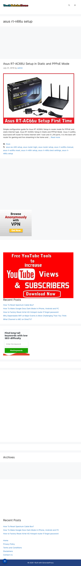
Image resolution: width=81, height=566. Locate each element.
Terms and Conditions (12, 548)
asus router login (30, 147)
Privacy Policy (9, 544)
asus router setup (45, 147)
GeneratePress (48, 563)
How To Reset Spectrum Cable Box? (18, 305)
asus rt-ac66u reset (11, 150)
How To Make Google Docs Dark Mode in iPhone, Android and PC (31, 309)
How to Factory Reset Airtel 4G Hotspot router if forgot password (31, 312)
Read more (55, 137)
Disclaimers (8, 551)
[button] (69, 5)
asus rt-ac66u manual (63, 147)
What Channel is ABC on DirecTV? (17, 319)
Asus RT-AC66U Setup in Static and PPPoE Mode (36, 63)
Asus (8, 144)
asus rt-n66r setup (29, 150)
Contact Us (8, 555)
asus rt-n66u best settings (49, 150)
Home (5, 540)
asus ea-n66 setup (14, 147)
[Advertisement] (40, 43)
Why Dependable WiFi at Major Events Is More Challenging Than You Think (34, 316)
